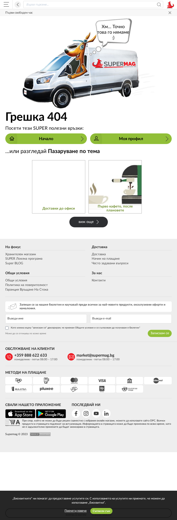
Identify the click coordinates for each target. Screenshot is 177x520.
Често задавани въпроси (110, 263)
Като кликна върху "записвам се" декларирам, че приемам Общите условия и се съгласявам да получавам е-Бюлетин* (75, 328)
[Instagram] (86, 413)
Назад (18, 4)
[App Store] (20, 417)
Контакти (99, 280)
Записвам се (159, 333)
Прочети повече (76, 510)
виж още (86, 222)
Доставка (99, 247)
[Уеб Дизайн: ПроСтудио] (39, 434)
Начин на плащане (106, 258)
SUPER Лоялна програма (23, 258)
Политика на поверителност (26, 285)
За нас (97, 273)
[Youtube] (96, 413)
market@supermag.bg (95, 355)
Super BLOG (14, 263)
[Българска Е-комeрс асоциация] (12, 423)
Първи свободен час (19, 12)
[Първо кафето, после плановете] (115, 186)
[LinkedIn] (106, 413)
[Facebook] (76, 413)
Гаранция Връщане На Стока (26, 289)
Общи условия (17, 273)
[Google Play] (51, 417)
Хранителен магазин (20, 254)
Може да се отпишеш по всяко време (25, 333)
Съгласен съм (101, 511)
